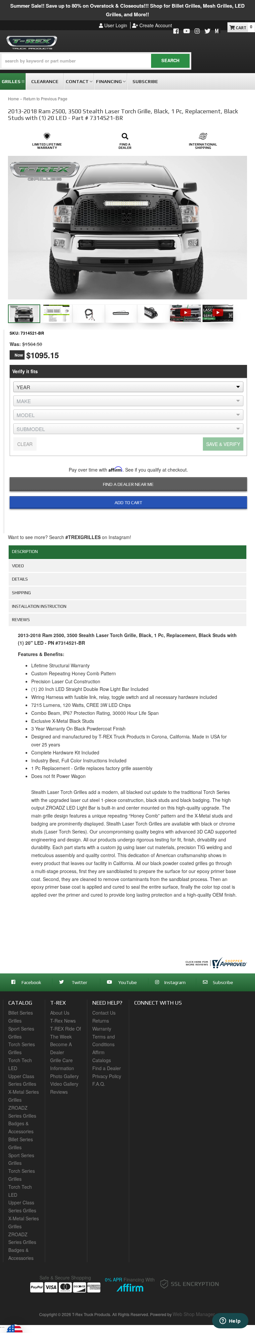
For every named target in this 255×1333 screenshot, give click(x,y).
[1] (124, 517)
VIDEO (18, 565)
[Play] (185, 312)
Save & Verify (223, 444)
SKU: (15, 333)
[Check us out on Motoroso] (217, 30)
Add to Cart (128, 502)
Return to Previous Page (45, 98)
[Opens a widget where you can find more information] (230, 1321)
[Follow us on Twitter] (208, 31)
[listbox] (128, 387)
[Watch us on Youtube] (186, 31)
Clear (25, 444)
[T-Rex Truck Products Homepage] (32, 41)
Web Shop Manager (194, 1314)
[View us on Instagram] (197, 31)
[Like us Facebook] (176, 31)
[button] (96, 61)
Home (13, 98)
